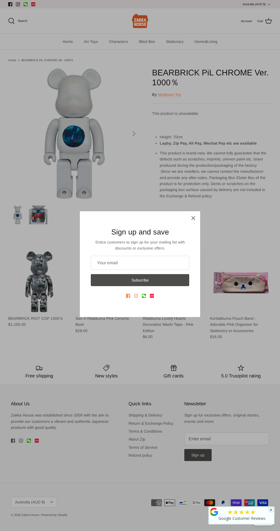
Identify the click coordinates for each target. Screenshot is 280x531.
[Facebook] (128, 296)
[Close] (193, 218)
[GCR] (214, 512)
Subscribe (140, 280)
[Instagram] (136, 296)
